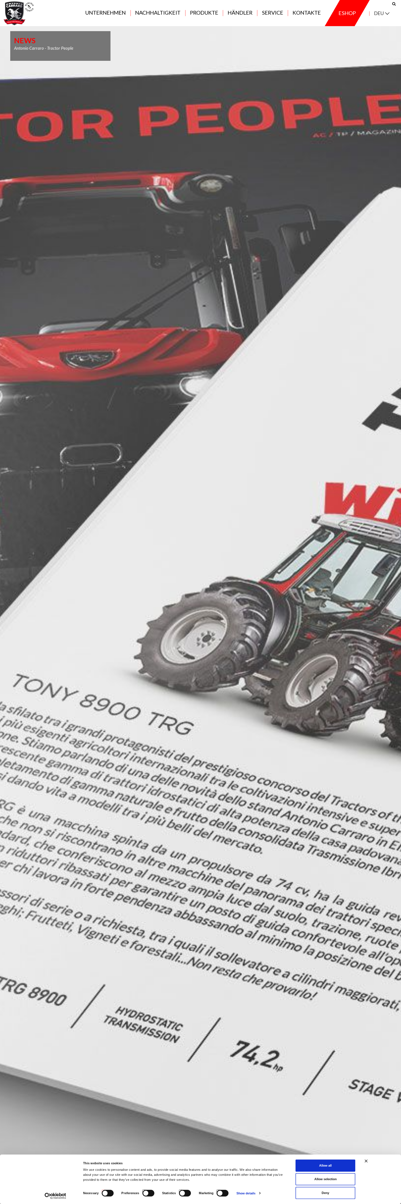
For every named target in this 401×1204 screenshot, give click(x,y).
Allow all (325, 1165)
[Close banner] (366, 1160)
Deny (325, 1193)
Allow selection (325, 1179)
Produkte (204, 13)
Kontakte (307, 13)
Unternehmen (105, 13)
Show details (245, 1193)
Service (272, 13)
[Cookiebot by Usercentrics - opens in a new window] (55, 1196)
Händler (240, 13)
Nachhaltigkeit (157, 13)
